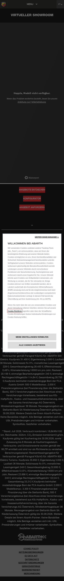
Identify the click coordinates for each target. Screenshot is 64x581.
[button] (47, 237)
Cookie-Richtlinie (15, 311)
